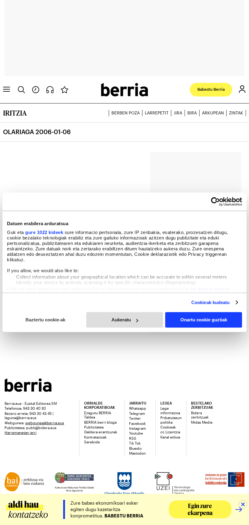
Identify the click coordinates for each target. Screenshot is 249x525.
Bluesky (135, 448)
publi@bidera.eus (41, 427)
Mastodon (137, 453)
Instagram (137, 428)
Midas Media (201, 422)
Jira (178, 112)
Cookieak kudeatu (210, 302)
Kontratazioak (95, 437)
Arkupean (213, 112)
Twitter (135, 418)
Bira (192, 112)
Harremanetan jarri (20, 432)
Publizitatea (94, 427)
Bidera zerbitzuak (200, 415)
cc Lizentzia (170, 432)
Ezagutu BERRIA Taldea (97, 415)
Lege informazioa (170, 410)
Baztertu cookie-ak (45, 319)
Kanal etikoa (170, 437)
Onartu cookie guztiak (203, 319)
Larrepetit (157, 112)
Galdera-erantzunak (100, 432)
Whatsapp (137, 408)
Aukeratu (121, 319)
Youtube (136, 433)
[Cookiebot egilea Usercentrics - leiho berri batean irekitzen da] (215, 201)
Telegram (137, 413)
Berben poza (125, 112)
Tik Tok (135, 443)
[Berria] (28, 390)
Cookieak (168, 427)
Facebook (137, 423)
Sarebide (92, 442)
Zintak (236, 112)
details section (214, 289)
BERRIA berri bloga (100, 422)
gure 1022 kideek (44, 232)
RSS (132, 438)
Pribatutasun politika (171, 419)
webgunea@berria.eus (44, 423)
